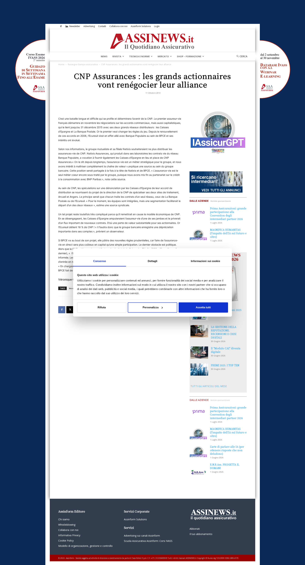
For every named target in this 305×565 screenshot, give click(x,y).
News (104, 56)
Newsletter (74, 26)
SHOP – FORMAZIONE (189, 56)
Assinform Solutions (141, 26)
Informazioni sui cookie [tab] (205, 261)
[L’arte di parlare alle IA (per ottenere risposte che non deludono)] (198, 451)
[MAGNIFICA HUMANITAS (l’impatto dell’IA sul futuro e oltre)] (198, 234)
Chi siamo (64, 519)
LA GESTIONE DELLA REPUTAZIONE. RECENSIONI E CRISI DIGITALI (223, 332)
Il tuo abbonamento (201, 534)
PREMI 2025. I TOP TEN (225, 365)
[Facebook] (61, 26)
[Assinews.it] (152, 41)
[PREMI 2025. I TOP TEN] (199, 369)
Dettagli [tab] (152, 261)
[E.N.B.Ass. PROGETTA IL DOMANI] (198, 469)
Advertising (89, 26)
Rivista (116, 56)
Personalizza (151, 307)
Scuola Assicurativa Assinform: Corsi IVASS (148, 541)
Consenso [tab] (99, 261)
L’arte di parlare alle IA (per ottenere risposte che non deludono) (227, 450)
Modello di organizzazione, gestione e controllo (85, 546)
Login (157, 26)
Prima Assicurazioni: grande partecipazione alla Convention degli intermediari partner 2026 (228, 214)
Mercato (163, 56)
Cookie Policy (66, 540)
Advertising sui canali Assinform (142, 535)
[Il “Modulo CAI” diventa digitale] (199, 352)
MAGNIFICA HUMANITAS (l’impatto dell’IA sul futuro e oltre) (228, 233)
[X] (69, 309)
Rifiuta (102, 307)
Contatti (102, 26)
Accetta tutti (203, 307)
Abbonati (195, 528)
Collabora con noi (118, 26)
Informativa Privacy (69, 535)
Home (61, 64)
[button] (241, 56)
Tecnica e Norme (139, 56)
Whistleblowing (66, 524)
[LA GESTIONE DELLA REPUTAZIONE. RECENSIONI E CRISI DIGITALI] (199, 331)
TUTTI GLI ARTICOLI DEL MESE (208, 386)
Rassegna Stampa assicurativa (83, 64)
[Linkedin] (66, 26)
